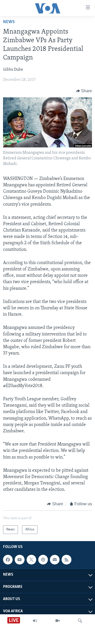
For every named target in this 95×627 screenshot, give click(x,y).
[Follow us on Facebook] (8, 559)
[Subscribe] (55, 559)
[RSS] (66, 559)
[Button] (84, 91)
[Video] (57, 620)
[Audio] (35, 620)
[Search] (80, 620)
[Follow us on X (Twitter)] (31, 559)
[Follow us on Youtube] (19, 559)
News (9, 22)
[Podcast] (43, 559)
